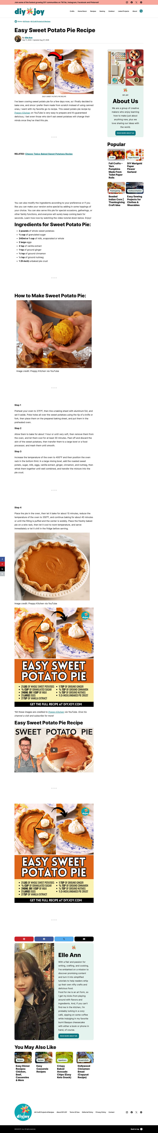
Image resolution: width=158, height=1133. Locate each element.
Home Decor (82, 11)
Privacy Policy (101, 1112)
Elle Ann (28, 38)
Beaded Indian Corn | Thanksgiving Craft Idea (117, 200)
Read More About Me (68, 1036)
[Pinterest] (141, 2)
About (135, 11)
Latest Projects (123, 11)
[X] (136, 2)
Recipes (93, 11)
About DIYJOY (62, 1112)
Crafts (72, 11)
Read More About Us (125, 133)
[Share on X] (2, 568)
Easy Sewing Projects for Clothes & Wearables (134, 200)
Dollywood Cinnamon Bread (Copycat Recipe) (84, 1072)
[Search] (141, 11)
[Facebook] (131, 2)
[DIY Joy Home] (30, 11)
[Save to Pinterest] (2, 564)
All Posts (26, 21)
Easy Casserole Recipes (42, 1069)
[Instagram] (127, 2)
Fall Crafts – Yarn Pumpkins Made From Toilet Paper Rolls (116, 170)
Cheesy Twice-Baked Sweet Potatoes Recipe (49, 154)
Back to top (135, 1129)
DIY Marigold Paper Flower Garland (134, 167)
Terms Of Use (74, 1112)
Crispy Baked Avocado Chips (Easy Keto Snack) (64, 1072)
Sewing (102, 11)
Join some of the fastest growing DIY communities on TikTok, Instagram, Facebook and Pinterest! (57, 2)
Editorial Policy (87, 1112)
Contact (111, 1112)
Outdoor (111, 11)
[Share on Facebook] (2, 559)
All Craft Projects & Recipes (40, 21)
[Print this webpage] (2, 573)
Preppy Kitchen (22, 113)
